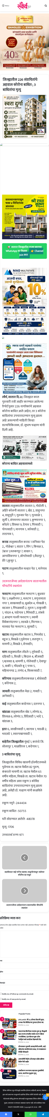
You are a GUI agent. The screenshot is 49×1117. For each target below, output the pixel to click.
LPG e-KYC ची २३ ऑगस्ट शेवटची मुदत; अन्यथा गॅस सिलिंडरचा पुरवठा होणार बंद (31, 1021)
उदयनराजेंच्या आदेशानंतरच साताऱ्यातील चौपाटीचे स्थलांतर (24, 584)
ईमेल (1, 971)
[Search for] (45, 7)
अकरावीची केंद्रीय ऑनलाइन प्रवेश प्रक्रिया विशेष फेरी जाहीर (31, 1060)
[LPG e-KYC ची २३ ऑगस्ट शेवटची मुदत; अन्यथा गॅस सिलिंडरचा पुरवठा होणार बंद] (9, 1023)
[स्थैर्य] (24, 6)
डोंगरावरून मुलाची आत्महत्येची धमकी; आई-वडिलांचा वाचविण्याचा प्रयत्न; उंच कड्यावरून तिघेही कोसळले (32, 1049)
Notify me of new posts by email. (14, 999)
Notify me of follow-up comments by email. (18, 994)
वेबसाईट (2, 982)
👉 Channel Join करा (31, 253)
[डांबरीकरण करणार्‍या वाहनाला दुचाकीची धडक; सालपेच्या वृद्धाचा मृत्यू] (9, 1074)
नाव (1, 960)
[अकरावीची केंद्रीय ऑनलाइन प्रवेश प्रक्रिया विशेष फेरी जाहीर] (9, 1063)
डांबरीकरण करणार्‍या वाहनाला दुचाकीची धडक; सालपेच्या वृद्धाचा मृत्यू (31, 1072)
